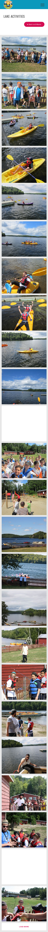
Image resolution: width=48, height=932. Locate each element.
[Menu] (41, 4)
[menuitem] (41, 4)
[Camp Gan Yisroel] (20, 4)
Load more (24, 927)
